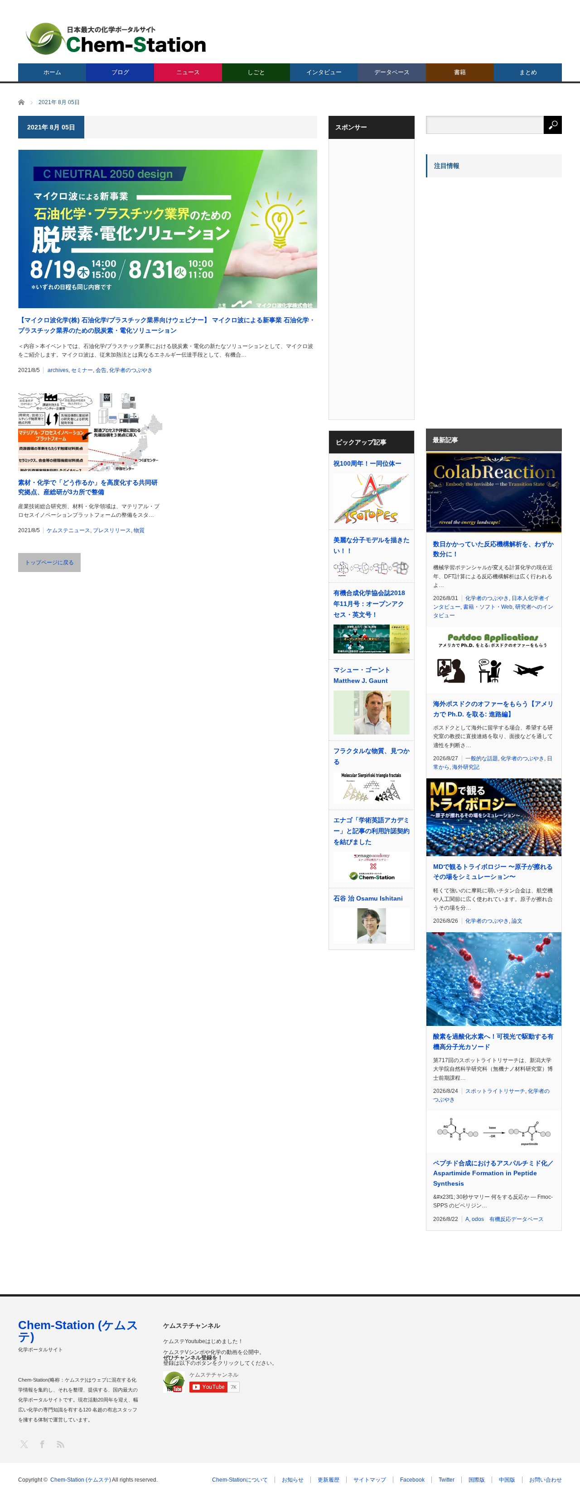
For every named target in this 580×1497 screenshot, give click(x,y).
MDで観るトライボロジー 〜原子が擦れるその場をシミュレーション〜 (493, 871)
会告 (101, 370)
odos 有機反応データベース (508, 1219)
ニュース (188, 72)
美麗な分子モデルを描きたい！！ (372, 545)
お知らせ (293, 1480)
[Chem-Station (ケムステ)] (116, 39)
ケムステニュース (68, 530)
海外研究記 (465, 767)
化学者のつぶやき (131, 370)
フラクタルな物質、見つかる (372, 756)
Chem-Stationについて (240, 1480)
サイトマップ (369, 1480)
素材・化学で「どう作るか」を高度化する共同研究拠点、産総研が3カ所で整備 (88, 487)
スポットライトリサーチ (495, 1091)
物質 (139, 530)
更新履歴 (328, 1480)
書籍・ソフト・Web (487, 607)
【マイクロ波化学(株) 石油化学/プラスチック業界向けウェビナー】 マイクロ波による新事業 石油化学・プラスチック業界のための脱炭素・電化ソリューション (166, 325)
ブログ (120, 72)
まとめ (528, 72)
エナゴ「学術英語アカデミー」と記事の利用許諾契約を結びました (372, 830)
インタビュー (324, 72)
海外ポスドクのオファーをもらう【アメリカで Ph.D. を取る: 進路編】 (493, 708)
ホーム (52, 72)
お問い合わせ (545, 1480)
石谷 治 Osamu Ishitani (368, 898)
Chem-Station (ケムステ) (78, 1331)
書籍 (460, 72)
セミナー (82, 370)
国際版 (477, 1480)
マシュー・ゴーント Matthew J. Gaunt (362, 675)
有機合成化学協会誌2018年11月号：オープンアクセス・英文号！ (369, 603)
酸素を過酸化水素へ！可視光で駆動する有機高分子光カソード (493, 1041)
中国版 (507, 1480)
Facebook (412, 1480)
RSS (60, 1443)
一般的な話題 (481, 758)
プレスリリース (112, 530)
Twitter (446, 1480)
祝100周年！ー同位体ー (367, 463)
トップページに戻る (49, 562)
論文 (517, 921)
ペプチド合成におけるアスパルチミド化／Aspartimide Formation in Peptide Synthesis (493, 1173)
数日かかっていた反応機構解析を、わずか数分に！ (493, 549)
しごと (256, 72)
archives (58, 370)
